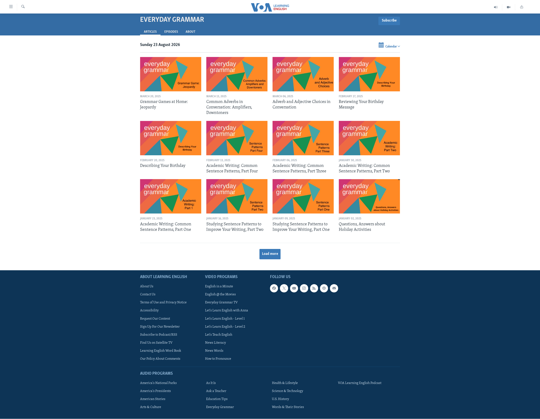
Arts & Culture (150, 407)
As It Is (211, 383)
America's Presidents (155, 391)
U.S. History (280, 399)
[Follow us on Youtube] (294, 288)
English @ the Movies (220, 294)
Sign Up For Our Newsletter (160, 326)
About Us (146, 286)
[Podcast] (324, 288)
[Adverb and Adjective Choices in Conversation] (303, 74)
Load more (270, 254)
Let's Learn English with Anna (226, 310)
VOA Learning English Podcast (359, 383)
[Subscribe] (334, 288)
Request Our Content (155, 318)
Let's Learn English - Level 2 (225, 326)
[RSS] (314, 288)
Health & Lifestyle (285, 383)
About (190, 32)
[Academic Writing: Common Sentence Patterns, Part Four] (236, 138)
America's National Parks (158, 383)
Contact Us (147, 294)
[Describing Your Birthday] (170, 138)
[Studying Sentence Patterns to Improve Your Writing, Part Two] (236, 196)
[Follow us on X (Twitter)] (284, 288)
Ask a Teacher (216, 391)
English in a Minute (219, 286)
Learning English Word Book (160, 351)
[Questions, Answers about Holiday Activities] (369, 196)
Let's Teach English (218, 335)
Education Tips (217, 399)
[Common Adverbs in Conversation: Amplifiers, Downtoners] (236, 74)
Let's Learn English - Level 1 (225, 318)
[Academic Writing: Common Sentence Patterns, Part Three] (303, 138)
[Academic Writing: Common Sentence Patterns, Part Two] (369, 138)
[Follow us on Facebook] (274, 288)
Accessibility (149, 310)
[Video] (508, 7)
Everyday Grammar (220, 407)
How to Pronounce (218, 359)
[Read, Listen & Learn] (521, 7)
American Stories (152, 399)
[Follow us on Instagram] (304, 288)
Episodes (171, 32)
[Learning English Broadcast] (495, 7)
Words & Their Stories (288, 407)
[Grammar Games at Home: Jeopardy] (170, 74)
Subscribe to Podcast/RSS (158, 335)
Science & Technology (287, 391)
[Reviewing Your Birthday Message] (369, 74)
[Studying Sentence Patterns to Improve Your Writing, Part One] (303, 196)
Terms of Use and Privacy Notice (163, 302)
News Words (214, 351)
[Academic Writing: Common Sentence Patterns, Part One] (170, 196)
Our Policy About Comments (160, 359)
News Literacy (215, 343)
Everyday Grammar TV (221, 302)
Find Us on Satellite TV (156, 343)
